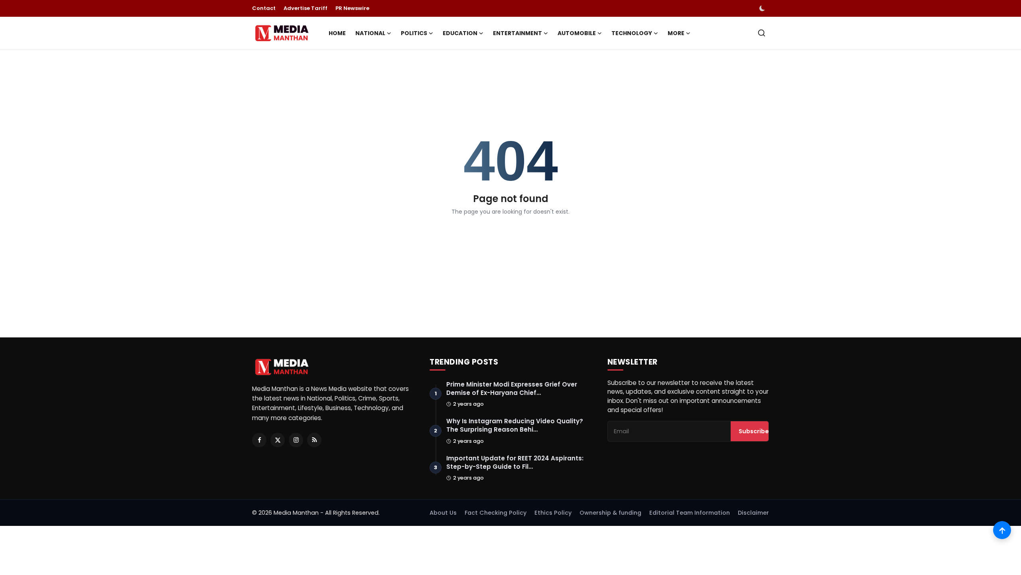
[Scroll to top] (1002, 530)
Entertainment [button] (517, 33)
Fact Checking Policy (495, 513)
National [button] (370, 33)
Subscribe (754, 431)
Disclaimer (753, 513)
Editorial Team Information (689, 513)
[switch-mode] (763, 8)
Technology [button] (631, 33)
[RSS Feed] (314, 440)
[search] (761, 33)
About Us (443, 513)
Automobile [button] (577, 33)
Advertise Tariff (305, 8)
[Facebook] (259, 440)
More (676, 33)
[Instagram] (296, 440)
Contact (264, 8)
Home (337, 33)
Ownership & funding (610, 513)
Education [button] (460, 33)
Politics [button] (414, 33)
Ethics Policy (553, 513)
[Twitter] (277, 440)
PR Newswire (352, 8)
